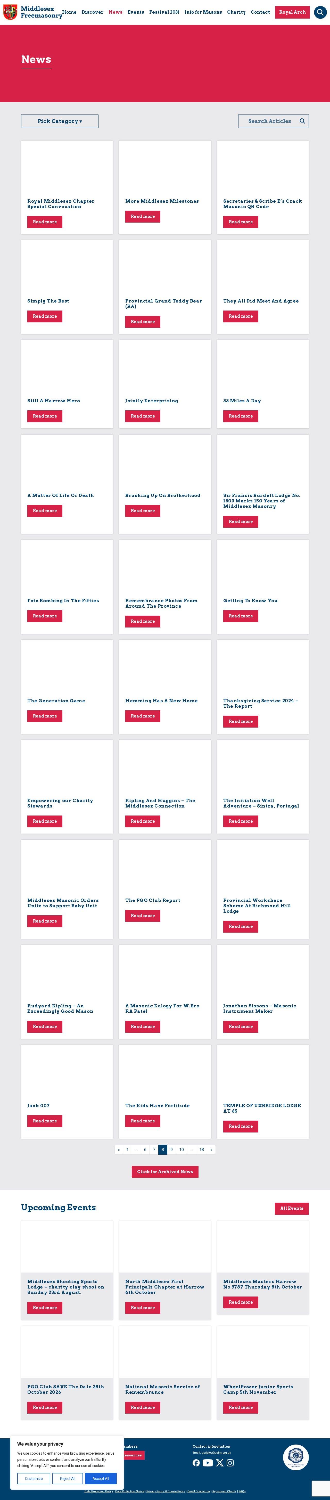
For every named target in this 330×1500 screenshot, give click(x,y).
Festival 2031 (164, 12)
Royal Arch (292, 12)
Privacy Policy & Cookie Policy (165, 1491)
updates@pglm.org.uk (216, 1452)
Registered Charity (224, 1491)
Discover (93, 12)
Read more (45, 221)
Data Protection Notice (129, 1491)
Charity (236, 12)
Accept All (101, 1479)
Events (136, 12)
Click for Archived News (165, 1171)
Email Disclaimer (198, 1491)
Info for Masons (203, 12)
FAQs (242, 1491)
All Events (291, 1208)
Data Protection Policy (99, 1491)
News (115, 12)
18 (201, 1149)
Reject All (67, 1479)
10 (181, 1149)
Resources (132, 1455)
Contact (260, 12)
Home (69, 12)
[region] (67, 1463)
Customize (34, 1479)
